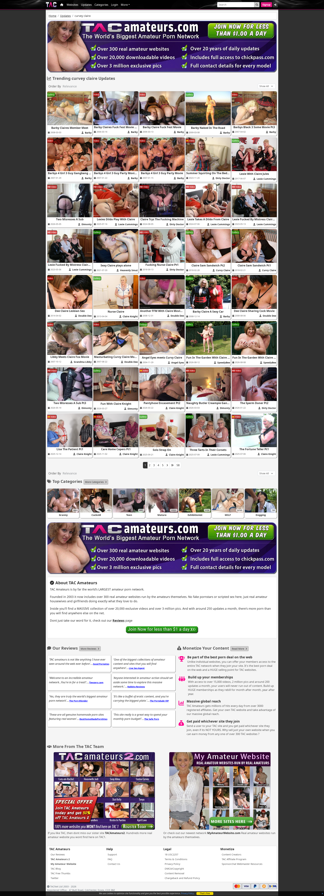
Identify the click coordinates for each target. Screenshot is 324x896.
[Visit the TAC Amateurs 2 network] (104, 791)
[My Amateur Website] (220, 791)
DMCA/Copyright (174, 868)
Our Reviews (58, 854)
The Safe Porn (151, 719)
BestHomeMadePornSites (93, 719)
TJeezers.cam (96, 682)
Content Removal (174, 873)
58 (178, 465)
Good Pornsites (101, 663)
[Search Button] (257, 4)
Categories (101, 5)
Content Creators (231, 854)
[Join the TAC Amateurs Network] (162, 629)
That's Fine (205, 893)
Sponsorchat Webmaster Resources (242, 864)
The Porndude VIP (159, 700)
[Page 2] (167, 465)
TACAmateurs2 (115, 833)
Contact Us (114, 864)
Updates (86, 5)
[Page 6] (172, 465)
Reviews (119, 620)
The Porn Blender (78, 700)
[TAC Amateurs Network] (51, 5)
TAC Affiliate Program (234, 859)
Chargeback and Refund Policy (182, 878)
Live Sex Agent (137, 668)
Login (114, 5)
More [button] (124, 5)
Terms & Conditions (176, 859)
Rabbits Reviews (136, 686)
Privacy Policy (187, 893)
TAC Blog (56, 868)
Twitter (55, 878)
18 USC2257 (171, 854)
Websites (72, 5)
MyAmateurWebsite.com (223, 833)
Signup (266, 4)
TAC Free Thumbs (60, 873)
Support (112, 854)
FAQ (110, 859)
